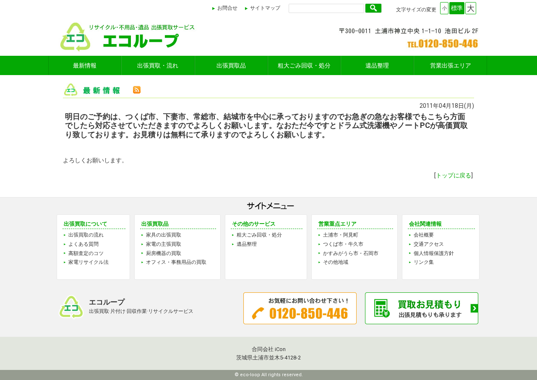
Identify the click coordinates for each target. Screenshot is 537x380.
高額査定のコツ (86, 253)
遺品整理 (377, 65)
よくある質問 (83, 244)
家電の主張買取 (163, 244)
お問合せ (227, 8)
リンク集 (424, 262)
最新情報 (84, 65)
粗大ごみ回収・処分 (304, 65)
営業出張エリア (450, 65)
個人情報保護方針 (434, 253)
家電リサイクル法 (88, 262)
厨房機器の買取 (163, 253)
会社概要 (424, 235)
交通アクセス (429, 244)
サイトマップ (265, 8)
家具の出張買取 (163, 235)
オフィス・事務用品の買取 (176, 262)
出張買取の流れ (86, 235)
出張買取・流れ (157, 65)
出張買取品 (231, 65)
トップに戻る (453, 175)
